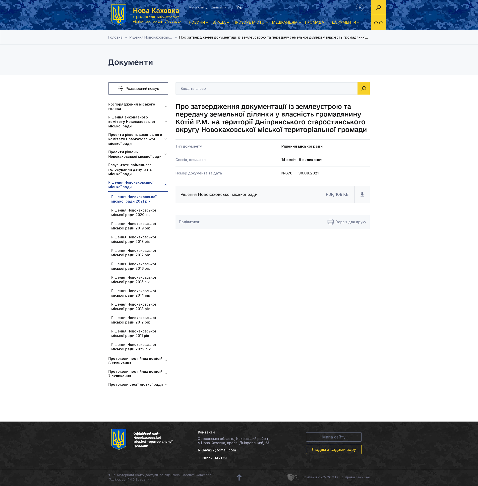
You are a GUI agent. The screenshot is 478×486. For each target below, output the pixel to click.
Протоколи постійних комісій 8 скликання (135, 360)
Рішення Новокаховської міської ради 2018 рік (133, 239)
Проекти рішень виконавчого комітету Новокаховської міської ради (135, 139)
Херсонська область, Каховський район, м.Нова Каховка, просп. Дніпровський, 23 (233, 440)
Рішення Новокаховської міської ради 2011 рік (133, 333)
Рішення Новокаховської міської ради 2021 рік (154, 37)
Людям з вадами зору (334, 449)
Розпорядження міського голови (131, 106)
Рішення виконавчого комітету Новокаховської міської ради (131, 121)
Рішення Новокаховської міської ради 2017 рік (133, 252)
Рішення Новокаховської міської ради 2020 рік (133, 212)
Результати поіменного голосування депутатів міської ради (130, 169)
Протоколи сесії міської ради (135, 384)
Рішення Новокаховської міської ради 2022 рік (133, 346)
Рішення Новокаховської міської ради (130, 184)
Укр (239, 7)
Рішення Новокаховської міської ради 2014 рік (133, 293)
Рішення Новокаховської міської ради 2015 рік (133, 279)
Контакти (219, 7)
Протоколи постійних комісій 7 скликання (135, 373)
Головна (115, 37)
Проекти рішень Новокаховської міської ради (135, 154)
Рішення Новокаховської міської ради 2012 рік (133, 320)
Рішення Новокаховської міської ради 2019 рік (133, 225)
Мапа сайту (198, 7)
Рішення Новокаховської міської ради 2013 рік (133, 306)
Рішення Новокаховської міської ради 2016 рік (133, 266)
